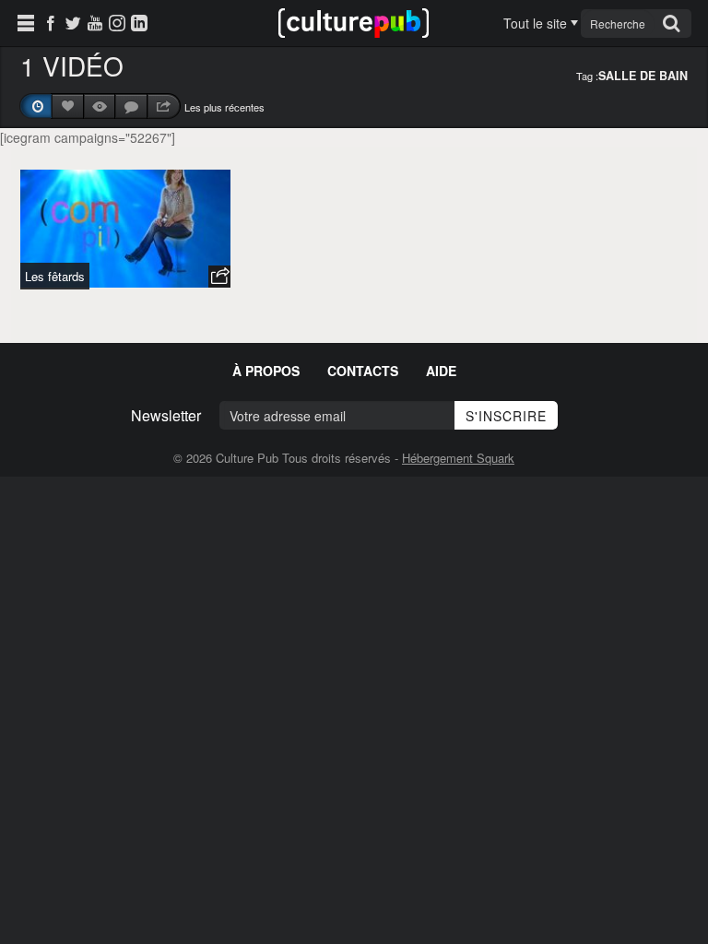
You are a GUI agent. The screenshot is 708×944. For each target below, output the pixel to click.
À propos (266, 370)
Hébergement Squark (458, 457)
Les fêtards (55, 276)
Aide (441, 370)
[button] (219, 277)
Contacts (362, 370)
